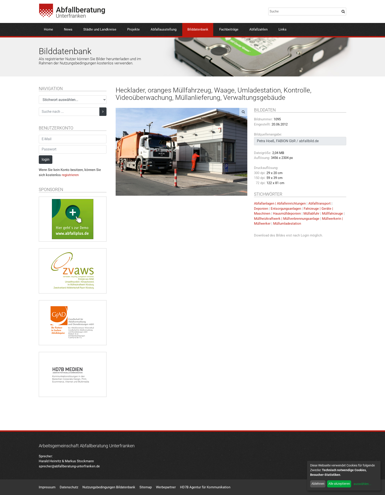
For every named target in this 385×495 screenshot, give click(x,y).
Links (283, 29)
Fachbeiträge (228, 29)
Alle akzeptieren (339, 483)
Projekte (133, 29)
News (68, 29)
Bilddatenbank (197, 29)
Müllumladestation (287, 224)
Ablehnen (317, 483)
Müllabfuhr (311, 214)
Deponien (261, 209)
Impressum (47, 487)
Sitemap (145, 487)
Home (48, 29)
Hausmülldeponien (287, 214)
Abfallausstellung (163, 29)
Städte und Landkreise (99, 29)
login (45, 159)
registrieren (70, 175)
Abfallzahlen (258, 29)
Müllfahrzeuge (332, 214)
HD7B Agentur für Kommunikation (205, 487)
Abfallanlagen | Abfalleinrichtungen (280, 203)
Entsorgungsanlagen (286, 209)
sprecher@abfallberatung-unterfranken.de (69, 466)
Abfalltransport (319, 203)
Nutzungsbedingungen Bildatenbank (108, 487)
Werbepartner (166, 487)
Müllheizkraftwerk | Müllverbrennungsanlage (286, 219)
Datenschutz (69, 487)
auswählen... (362, 484)
